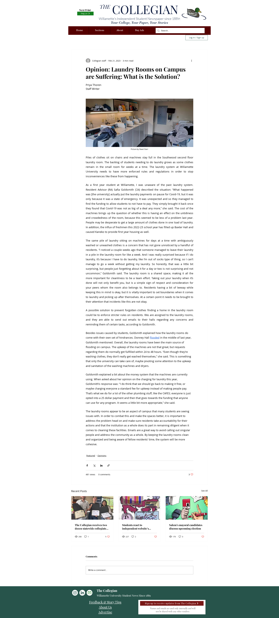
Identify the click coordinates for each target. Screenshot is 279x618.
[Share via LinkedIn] (101, 465)
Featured (90, 455)
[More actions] (191, 60)
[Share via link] (108, 465)
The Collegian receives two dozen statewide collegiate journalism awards (91, 526)
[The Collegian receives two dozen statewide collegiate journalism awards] (92, 508)
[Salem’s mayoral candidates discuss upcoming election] (187, 508)
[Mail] (89, 593)
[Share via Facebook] (87, 465)
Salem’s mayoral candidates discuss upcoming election (185, 526)
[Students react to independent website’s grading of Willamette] (140, 508)
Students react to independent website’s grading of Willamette (135, 526)
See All (204, 490)
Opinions (102, 455)
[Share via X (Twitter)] (94, 465)
